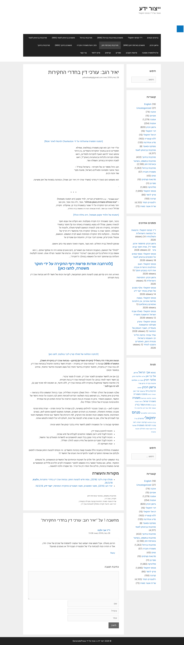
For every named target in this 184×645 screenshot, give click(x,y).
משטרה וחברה (149, 172)
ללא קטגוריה (150, 138)
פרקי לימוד (96, 53)
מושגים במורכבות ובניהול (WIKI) (110, 38)
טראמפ (142, 391)
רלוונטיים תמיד (149, 202)
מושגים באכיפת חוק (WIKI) (134, 45)
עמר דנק (145, 408)
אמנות (153, 123)
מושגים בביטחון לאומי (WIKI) (63, 38)
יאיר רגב (136, 391)
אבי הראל (144, 372)
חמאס (140, 388)
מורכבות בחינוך (44, 45)
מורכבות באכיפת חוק (110, 45)
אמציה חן (140, 380)
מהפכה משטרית (140, 394)
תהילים (142, 429)
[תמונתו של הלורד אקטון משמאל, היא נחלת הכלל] (96, 215)
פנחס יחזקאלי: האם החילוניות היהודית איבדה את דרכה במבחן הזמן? (145, 267)
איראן (136, 372)
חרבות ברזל (151, 391)
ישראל (154, 394)
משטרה (136, 397)
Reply (112, 553)
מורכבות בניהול (86, 38)
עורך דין (108, 498)
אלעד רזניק (150, 379)
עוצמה (154, 408)
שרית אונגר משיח (148, 206)
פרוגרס (141, 418)
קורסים (108, 53)
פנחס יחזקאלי (149, 191)
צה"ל (135, 419)
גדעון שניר (141, 383)
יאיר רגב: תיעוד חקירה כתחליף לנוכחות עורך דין (98, 504)
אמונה (153, 119)
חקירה (114, 498)
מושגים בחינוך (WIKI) (63, 45)
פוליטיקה (152, 187)
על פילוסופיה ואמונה (150, 53)
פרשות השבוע (131, 53)
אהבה (153, 112)
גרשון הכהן (154, 45)
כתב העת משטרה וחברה (87, 45)
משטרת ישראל (149, 401)
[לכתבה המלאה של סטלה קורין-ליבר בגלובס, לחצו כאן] (74, 354)
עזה (150, 408)
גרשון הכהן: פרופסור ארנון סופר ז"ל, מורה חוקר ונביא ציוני (144, 246)
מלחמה (149, 398)
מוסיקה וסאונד (149, 146)
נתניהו (147, 405)
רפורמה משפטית (144, 425)
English (147, 104)
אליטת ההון (136, 376)
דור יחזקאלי (151, 131)
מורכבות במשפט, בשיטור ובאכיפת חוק (101, 496)
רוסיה (139, 422)
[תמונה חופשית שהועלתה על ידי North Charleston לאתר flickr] (73, 141)
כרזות (149, 394)
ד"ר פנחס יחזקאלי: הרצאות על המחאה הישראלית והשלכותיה (143, 233)
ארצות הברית (151, 383)
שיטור (134, 425)
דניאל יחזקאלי (149, 135)
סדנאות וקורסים (149, 179)
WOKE (153, 373)
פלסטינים (144, 413)
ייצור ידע (150, 8)
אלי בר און (151, 376)
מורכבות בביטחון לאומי (38, 38)
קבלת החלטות (151, 422)
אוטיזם (153, 115)
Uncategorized (143, 108)
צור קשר (83, 53)
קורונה (153, 198)
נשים (153, 175)
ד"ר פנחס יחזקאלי (135, 38)
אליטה (143, 376)
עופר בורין (140, 404)
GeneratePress (79, 641)
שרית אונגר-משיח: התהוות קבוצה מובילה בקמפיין (97, 501)
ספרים (118, 53)
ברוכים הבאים (152, 38)
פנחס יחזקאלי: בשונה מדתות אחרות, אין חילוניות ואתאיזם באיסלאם (144, 301)
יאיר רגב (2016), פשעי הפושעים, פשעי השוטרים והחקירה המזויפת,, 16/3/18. (74, 486)
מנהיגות (143, 398)
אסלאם (134, 380)
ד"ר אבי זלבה (104, 530)
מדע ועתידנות (150, 142)
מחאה (154, 398)
